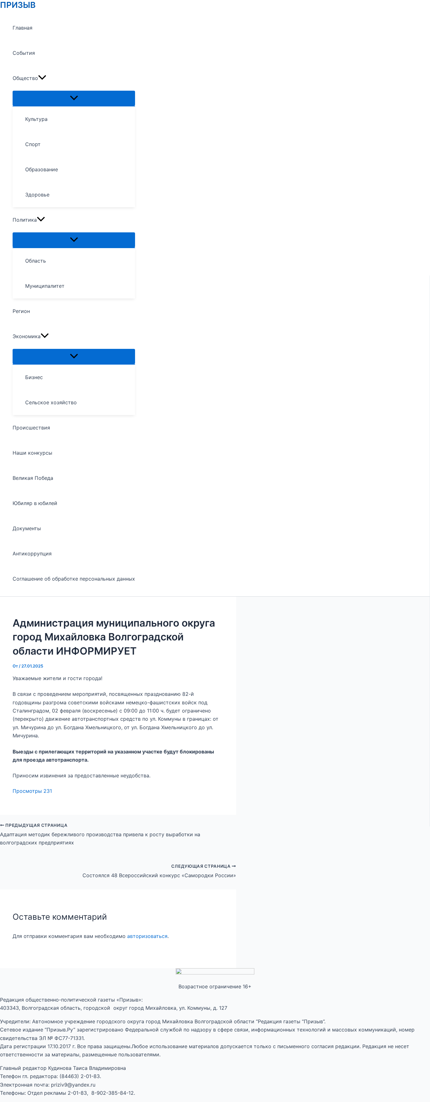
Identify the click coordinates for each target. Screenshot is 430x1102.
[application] (42, 78)
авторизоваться (147, 936)
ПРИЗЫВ (18, 5)
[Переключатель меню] (74, 98)
